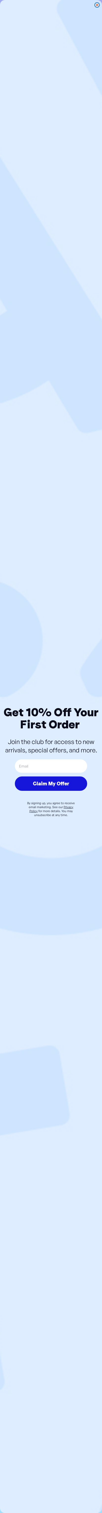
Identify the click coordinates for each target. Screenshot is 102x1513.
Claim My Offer (51, 784)
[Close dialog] (97, 4)
